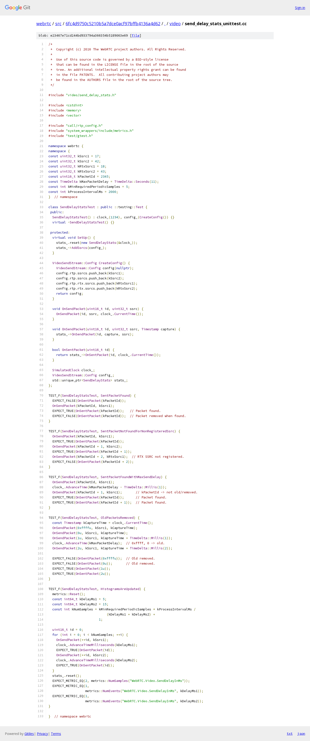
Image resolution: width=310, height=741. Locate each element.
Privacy (42, 733)
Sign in (300, 7)
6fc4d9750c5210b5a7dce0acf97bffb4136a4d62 (113, 23)
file (136, 35)
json (301, 733)
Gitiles (29, 733)
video (175, 23)
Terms (56, 733)
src (58, 23)
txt (290, 733)
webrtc (43, 23)
